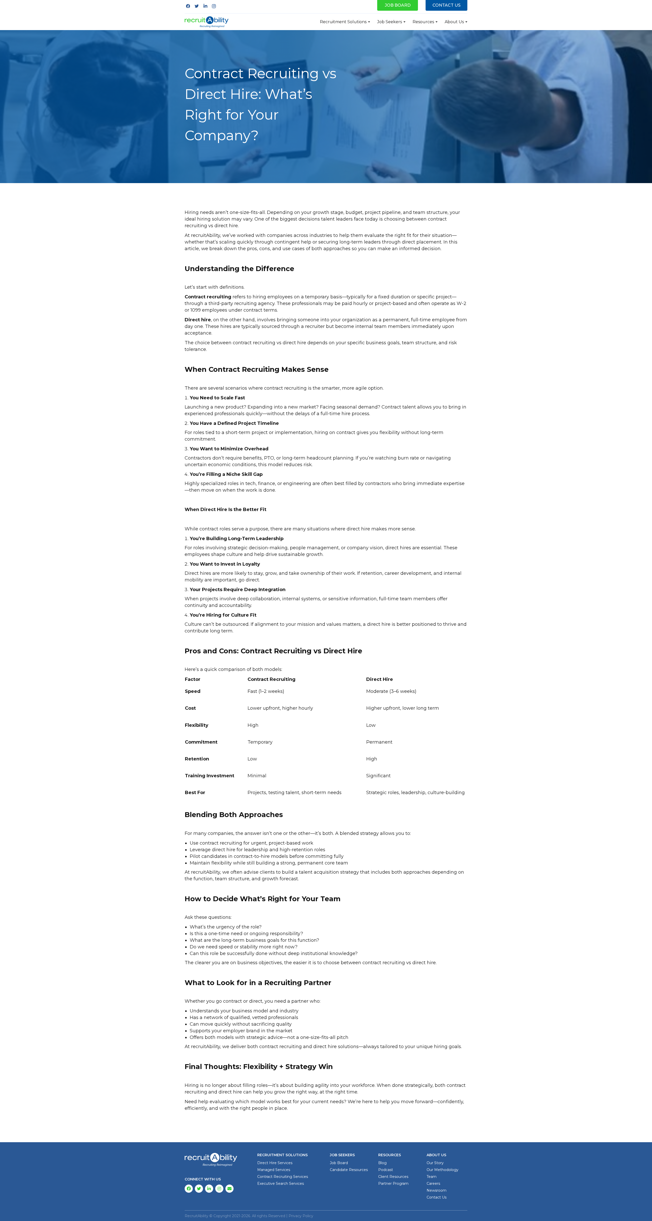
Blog (382, 1163)
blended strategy (359, 833)
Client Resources (393, 1176)
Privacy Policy (301, 1216)
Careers (433, 1183)
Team (432, 1176)
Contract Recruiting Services (282, 1176)
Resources (423, 21)
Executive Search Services (280, 1183)
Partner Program (393, 1183)
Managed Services (273, 1169)
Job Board (398, 5)
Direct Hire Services (274, 1163)
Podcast (385, 1169)
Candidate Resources (349, 1169)
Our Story (435, 1163)
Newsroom (436, 1190)
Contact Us (446, 5)
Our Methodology (442, 1169)
